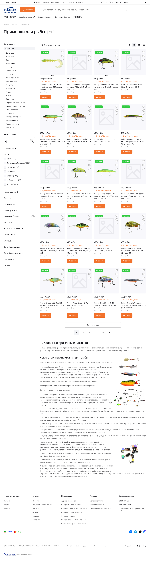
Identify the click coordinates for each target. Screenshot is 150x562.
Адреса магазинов (68, 501)
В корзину (45, 97)
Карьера (35, 516)
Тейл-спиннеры (12, 120)
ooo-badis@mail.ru (126, 504)
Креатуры (10, 56)
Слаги (8, 60)
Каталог (7, 501)
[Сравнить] (62, 56)
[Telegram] (135, 531)
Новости (35, 501)
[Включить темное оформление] (145, 2)
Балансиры (10, 63)
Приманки (9, 48)
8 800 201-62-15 (107, 2)
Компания (36, 496)
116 (102, 332)
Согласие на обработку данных (73, 520)
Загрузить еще (93, 325)
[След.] (109, 332)
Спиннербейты (12, 110)
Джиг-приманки (12, 78)
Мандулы (9, 85)
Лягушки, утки (11, 81)
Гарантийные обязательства (101, 508)
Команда (35, 508)
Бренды (7, 508)
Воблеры (9, 74)
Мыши (8, 95)
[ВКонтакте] (130, 531)
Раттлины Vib (11, 71)
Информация (66, 496)
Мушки (8, 92)
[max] (144, 531)
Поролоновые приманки (15, 102)
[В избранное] (62, 52)
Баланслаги (10, 53)
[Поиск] (126, 9)
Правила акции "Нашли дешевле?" (74, 508)
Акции (6, 504)
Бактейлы (10, 127)
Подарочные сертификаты (71, 512)
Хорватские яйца (13, 124)
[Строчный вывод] (139, 45)
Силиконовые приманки (15, 106)
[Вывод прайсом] (144, 45)
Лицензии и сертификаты (42, 504)
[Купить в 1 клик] (62, 59)
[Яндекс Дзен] (140, 531)
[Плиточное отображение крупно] (129, 45)
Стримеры (10, 113)
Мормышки (10, 88)
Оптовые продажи (68, 516)
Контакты (36, 520)
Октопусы (10, 99)
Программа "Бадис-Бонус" (71, 504)
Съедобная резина (13, 117)
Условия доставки (97, 504)
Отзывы (35, 512)
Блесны (9, 67)
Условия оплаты (96, 501)
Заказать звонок (122, 2)
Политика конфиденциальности (73, 523)
